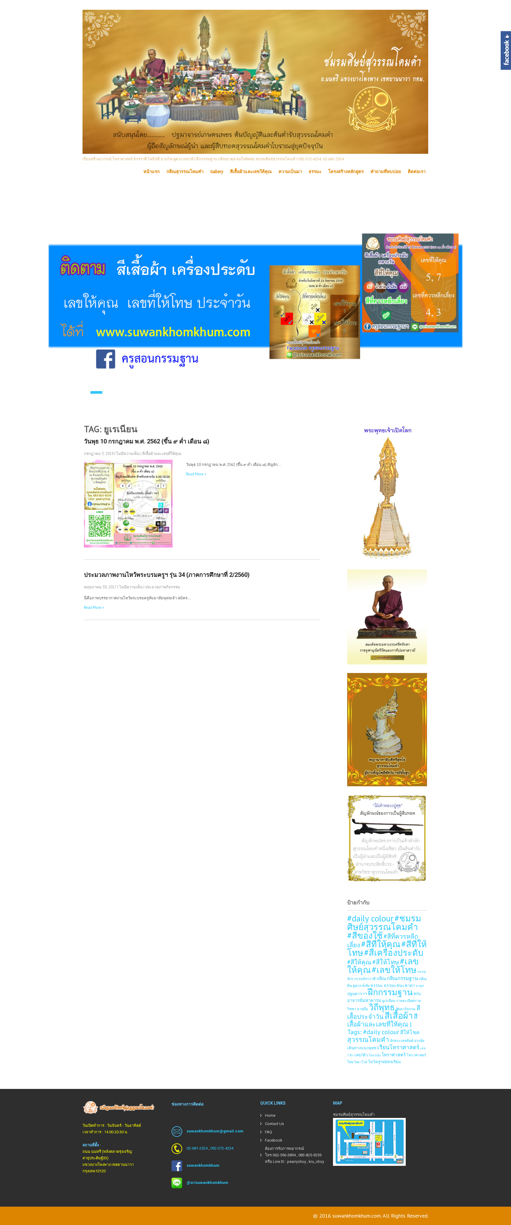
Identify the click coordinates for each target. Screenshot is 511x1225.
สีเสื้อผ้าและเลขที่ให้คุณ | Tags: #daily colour (382, 1024)
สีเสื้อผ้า (398, 1015)
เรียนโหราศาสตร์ (398, 1047)
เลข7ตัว (361, 1055)
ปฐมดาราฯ (357, 993)
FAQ (268, 1132)
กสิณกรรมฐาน (402, 978)
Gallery (216, 171)
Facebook (273, 1140)
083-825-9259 (309, 1155)
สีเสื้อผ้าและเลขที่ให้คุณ (161, 453)
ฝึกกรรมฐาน (390, 992)
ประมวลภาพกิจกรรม (162, 587)
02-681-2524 (197, 1148)
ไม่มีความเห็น (128, 453)
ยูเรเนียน (388, 1000)
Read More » (196, 474)
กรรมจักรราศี (365, 978)
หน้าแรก (151, 171)
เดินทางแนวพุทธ (361, 1047)
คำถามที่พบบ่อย (386, 171)
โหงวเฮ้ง (375, 1055)
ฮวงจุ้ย (419, 1040)
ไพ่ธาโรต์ (360, 1062)
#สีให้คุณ (359, 962)
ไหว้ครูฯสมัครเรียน (384, 1061)
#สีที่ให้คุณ (380, 944)
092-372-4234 (221, 1148)
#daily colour (370, 918)
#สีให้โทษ (385, 962)
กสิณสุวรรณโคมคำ (184, 171)
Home (270, 1115)
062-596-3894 (284, 1155)
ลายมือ (362, 1008)
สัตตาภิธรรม (405, 1008)
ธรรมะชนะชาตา (399, 985)
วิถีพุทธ (382, 1007)
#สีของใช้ (365, 935)
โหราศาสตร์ (393, 1055)
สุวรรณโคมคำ (368, 1039)
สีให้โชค (410, 1032)
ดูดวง (357, 985)
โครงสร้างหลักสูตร (346, 171)
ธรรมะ (315, 171)
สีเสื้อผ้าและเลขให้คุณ (251, 171)
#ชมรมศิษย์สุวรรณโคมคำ (384, 922)
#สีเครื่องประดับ (393, 952)
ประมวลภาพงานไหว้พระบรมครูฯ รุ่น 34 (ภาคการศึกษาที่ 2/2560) (167, 574)
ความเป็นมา (290, 171)
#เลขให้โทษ (394, 969)
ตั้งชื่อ (366, 986)
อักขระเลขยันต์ (401, 1040)
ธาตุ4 (419, 986)
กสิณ (381, 978)
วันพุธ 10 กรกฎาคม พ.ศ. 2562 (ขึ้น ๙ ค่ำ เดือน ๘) (146, 441)
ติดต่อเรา (417, 171)
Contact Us (274, 1123)
